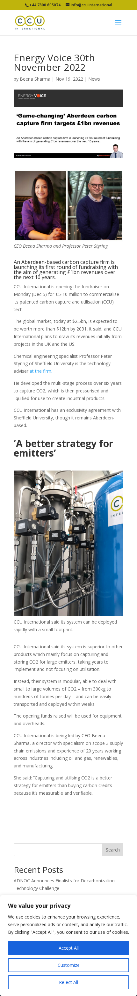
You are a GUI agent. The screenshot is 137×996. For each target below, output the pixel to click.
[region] (68, 945)
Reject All (68, 982)
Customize (69, 965)
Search (113, 850)
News (94, 79)
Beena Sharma (35, 79)
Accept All (69, 948)
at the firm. (41, 371)
